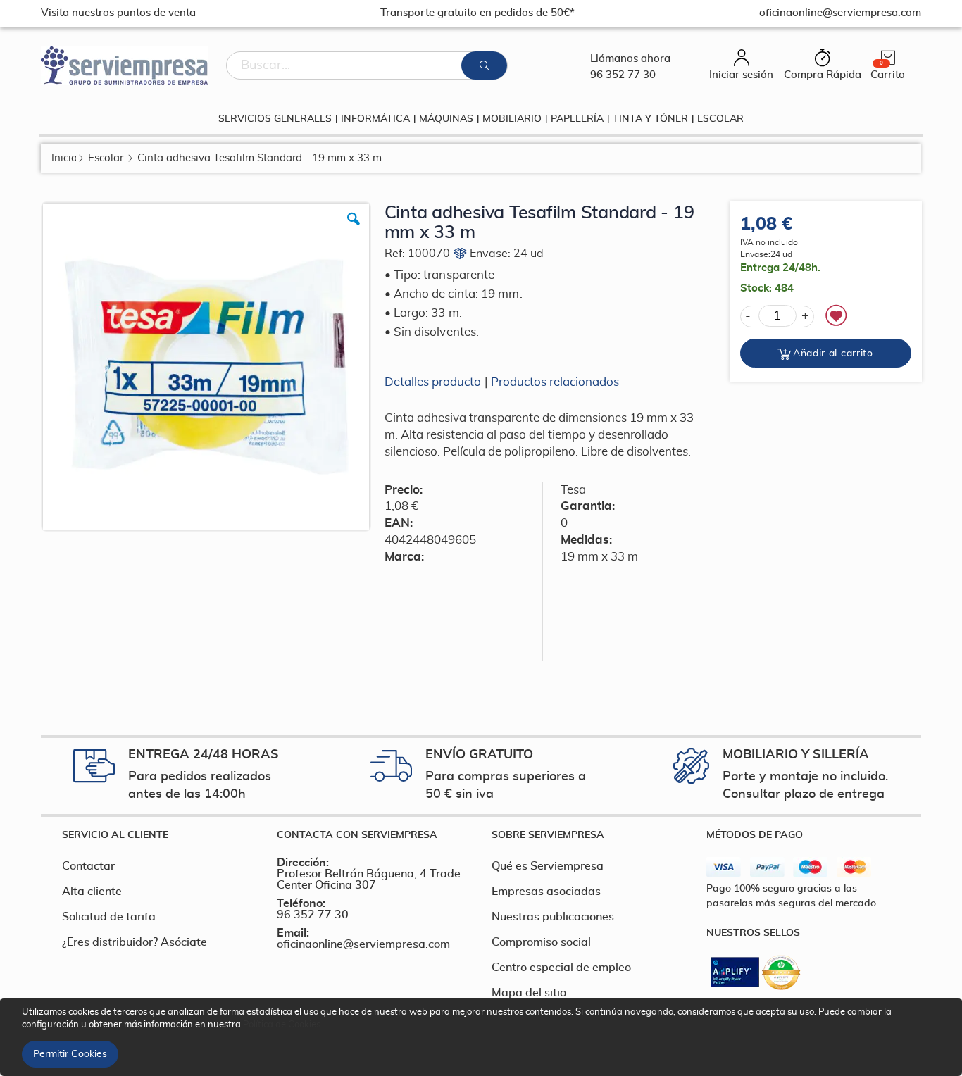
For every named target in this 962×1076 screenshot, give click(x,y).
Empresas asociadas (546, 891)
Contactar (88, 866)
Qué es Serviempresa (548, 866)
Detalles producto (433, 382)
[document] (483, 1037)
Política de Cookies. (283, 1025)
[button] (353, 229)
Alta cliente (92, 891)
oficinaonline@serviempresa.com (363, 944)
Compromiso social (541, 942)
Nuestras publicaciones (553, 916)
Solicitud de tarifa (109, 916)
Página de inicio (63, 158)
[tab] (159, 835)
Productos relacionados (555, 382)
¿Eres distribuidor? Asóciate (134, 942)
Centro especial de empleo (561, 967)
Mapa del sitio (529, 993)
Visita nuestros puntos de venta (118, 13)
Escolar (105, 158)
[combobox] (367, 65)
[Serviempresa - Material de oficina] (124, 65)
